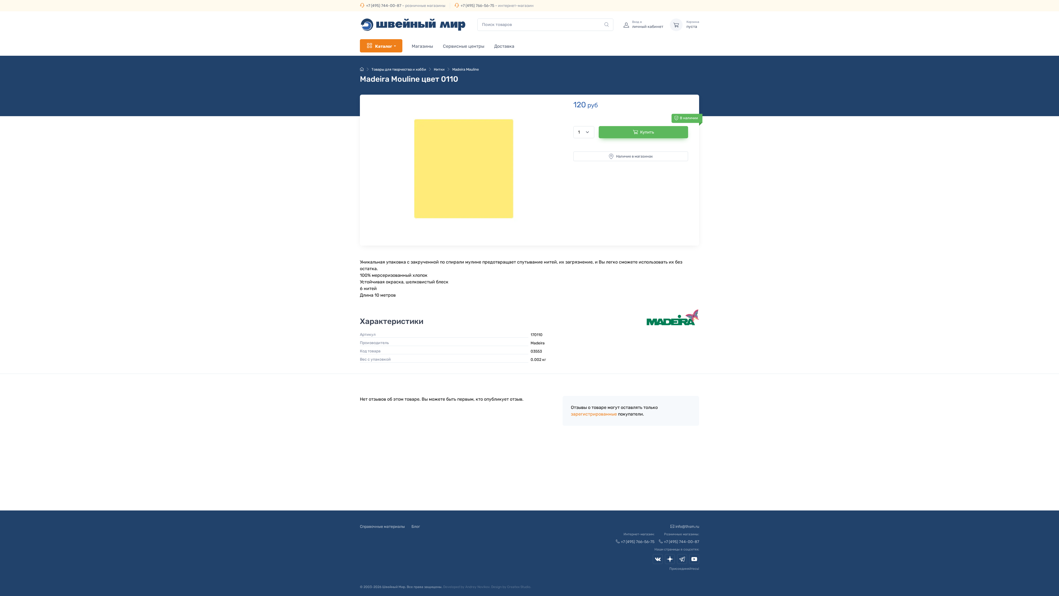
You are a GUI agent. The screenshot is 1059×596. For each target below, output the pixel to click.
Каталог (383, 46)
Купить (647, 132)
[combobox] (545, 24)
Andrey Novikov (477, 587)
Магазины (422, 46)
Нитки (439, 69)
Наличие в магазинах (634, 156)
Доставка (504, 46)
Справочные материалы (382, 526)
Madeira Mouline (465, 69)
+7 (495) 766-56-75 (477, 5)
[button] (464, 168)
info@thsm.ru (687, 526)
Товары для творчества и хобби (398, 69)
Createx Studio (518, 587)
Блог (415, 526)
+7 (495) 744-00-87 (383, 5)
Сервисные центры (463, 46)
